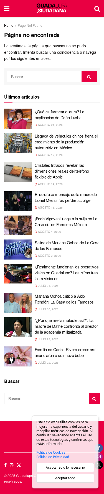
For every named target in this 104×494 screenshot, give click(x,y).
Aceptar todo (65, 478)
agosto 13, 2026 (50, 207)
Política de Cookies (50, 452)
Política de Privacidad (52, 457)
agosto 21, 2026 (50, 125)
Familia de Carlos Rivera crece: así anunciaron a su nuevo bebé (65, 352)
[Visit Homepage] (52, 8)
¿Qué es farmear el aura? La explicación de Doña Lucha (59, 114)
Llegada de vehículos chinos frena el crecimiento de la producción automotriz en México (66, 141)
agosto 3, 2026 (49, 256)
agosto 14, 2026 (50, 184)
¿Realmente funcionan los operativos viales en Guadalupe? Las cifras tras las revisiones (67, 272)
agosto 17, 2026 (50, 155)
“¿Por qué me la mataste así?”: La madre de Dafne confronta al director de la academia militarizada (66, 326)
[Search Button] (97, 8)
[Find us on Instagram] (12, 465)
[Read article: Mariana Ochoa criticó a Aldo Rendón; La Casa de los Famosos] (18, 303)
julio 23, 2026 (48, 339)
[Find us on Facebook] (5, 465)
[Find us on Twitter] (19, 465)
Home (8, 25)
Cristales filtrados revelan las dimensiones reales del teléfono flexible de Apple (62, 171)
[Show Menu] (6, 8)
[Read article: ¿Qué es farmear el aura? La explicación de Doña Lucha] (18, 119)
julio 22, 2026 (48, 363)
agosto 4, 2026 (49, 232)
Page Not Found (30, 25)
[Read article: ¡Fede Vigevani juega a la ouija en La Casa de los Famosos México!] (18, 226)
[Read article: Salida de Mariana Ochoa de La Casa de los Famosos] (18, 249)
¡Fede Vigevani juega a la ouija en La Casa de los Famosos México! (66, 221)
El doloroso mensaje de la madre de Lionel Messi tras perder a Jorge (66, 197)
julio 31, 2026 (48, 286)
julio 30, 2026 (48, 309)
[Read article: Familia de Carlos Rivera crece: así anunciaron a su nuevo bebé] (18, 356)
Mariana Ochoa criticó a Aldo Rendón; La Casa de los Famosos (64, 299)
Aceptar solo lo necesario (65, 467)
